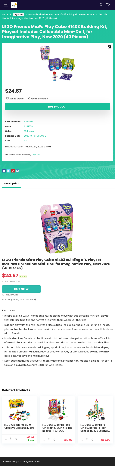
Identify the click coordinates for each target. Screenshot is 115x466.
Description (11, 183)
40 (25, 140)
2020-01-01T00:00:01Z (35, 135)
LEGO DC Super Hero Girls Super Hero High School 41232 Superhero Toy (95, 429)
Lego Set (18, 14)
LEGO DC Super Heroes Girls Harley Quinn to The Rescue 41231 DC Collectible (57, 429)
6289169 (28, 121)
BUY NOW (21, 289)
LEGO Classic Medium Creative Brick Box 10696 (19, 426)
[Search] (101, 5)
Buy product (57, 106)
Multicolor (29, 131)
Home (5, 14)
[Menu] (6, 5)
